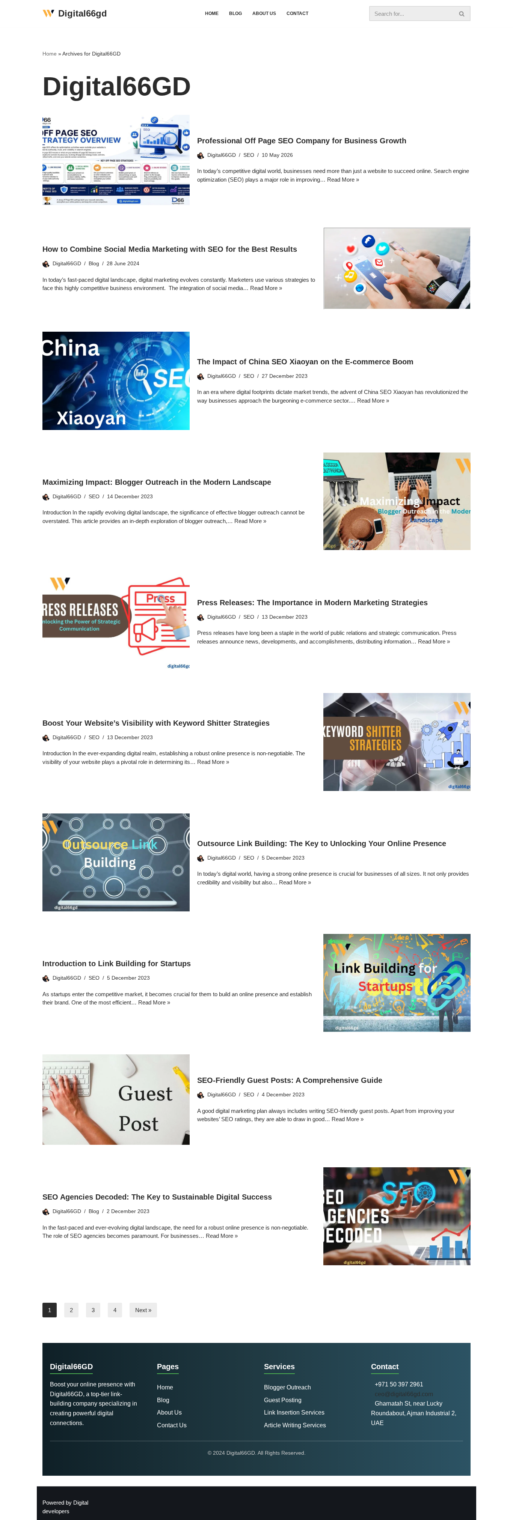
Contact (297, 13)
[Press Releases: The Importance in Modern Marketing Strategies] (116, 622)
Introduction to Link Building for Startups (116, 963)
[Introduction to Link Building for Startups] (397, 983)
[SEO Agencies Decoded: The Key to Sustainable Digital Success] (397, 1216)
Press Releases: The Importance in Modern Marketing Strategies (312, 602)
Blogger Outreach (287, 1387)
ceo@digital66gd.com (404, 1394)
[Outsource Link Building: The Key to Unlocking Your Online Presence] (116, 862)
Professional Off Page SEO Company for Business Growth (301, 141)
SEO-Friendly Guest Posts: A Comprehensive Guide (289, 1080)
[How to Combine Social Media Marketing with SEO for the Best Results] (397, 269)
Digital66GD (221, 155)
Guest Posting (283, 1400)
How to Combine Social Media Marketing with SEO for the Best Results (170, 249)
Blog (235, 13)
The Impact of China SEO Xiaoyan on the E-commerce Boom (305, 362)
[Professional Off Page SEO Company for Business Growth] (116, 160)
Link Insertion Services (294, 1412)
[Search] (462, 13)
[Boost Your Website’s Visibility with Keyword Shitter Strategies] (397, 742)
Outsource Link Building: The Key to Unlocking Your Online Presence (321, 843)
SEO (248, 155)
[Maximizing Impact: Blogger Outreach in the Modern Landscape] (397, 501)
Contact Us (172, 1425)
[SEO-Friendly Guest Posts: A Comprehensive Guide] (116, 1099)
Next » (143, 1310)
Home (212, 13)
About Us (264, 13)
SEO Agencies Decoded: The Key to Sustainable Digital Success (157, 1197)
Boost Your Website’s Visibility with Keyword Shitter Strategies (156, 723)
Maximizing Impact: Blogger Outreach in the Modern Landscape (156, 482)
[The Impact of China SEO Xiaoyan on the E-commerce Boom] (116, 381)
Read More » (343, 179)
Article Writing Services (295, 1425)
